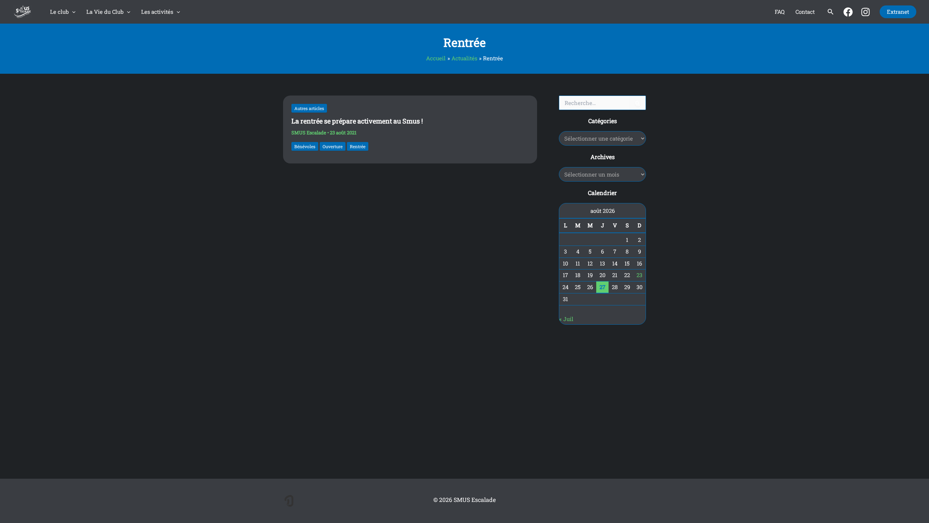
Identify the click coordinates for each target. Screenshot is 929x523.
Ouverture (333, 146)
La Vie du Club (104, 11)
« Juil (566, 319)
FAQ (780, 11)
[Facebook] (848, 12)
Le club (59, 11)
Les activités (157, 11)
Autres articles (309, 108)
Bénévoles (304, 146)
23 (639, 275)
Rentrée (357, 146)
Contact (805, 11)
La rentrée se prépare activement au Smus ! (357, 121)
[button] (72, 12)
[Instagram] (865, 12)
